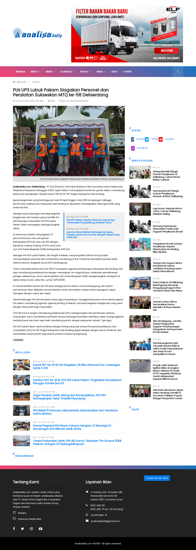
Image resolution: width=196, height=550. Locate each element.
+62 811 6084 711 (98, 515)
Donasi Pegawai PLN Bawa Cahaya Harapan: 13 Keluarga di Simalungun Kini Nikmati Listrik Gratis (72, 427)
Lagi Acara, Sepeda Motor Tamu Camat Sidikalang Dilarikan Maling (167, 211)
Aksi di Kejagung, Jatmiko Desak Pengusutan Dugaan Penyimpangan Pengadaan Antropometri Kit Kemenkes (167, 326)
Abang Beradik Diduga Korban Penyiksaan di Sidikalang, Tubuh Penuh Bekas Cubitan (166, 175)
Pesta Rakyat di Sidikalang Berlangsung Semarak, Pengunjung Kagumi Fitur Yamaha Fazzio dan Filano (168, 286)
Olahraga (66, 71)
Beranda (20, 71)
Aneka (100, 71)
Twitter (153, 138)
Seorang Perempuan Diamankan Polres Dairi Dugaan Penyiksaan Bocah (168, 228)
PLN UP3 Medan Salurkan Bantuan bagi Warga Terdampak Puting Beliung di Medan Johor (91, 221)
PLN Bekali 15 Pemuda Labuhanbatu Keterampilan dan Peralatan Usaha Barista (75, 412)
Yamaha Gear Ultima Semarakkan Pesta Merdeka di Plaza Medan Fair (167, 306)
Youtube (167, 138)
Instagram (140, 147)
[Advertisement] (156, 101)
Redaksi (22, 513)
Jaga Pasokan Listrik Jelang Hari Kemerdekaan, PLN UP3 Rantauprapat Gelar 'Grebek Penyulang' (69, 396)
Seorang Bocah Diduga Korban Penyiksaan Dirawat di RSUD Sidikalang (168, 193)
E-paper (127, 71)
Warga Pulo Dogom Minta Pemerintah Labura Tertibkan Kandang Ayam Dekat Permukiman (167, 267)
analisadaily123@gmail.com (105, 521)
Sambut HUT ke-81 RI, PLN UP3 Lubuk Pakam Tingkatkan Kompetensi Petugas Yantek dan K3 (77, 381)
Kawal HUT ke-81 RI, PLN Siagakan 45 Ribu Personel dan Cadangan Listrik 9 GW (76, 366)
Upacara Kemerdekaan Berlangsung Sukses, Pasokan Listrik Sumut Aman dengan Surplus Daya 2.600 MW (93, 235)
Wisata (84, 71)
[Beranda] (37, 33)
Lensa (114, 71)
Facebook (139, 138)
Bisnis (49, 71)
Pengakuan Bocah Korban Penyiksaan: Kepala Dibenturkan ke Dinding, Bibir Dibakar (167, 248)
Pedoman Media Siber (29, 519)
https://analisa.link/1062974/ (74, 100)
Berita (35, 71)
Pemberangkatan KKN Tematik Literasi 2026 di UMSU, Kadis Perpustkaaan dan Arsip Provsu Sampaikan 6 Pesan (168, 348)
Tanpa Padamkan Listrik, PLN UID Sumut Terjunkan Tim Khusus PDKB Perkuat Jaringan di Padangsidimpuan (77, 442)
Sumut (36, 81)
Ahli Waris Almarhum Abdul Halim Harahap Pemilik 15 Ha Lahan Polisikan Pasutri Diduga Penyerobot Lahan (168, 394)
